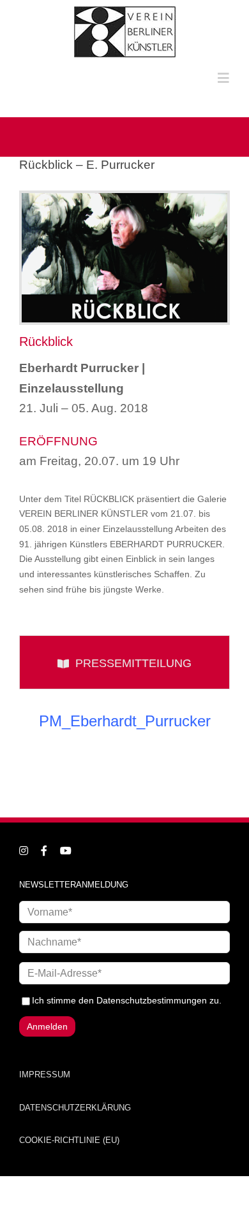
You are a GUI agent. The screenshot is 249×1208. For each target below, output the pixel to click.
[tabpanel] (124, 727)
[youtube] (66, 850)
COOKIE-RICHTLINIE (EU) (69, 1140)
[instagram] (23, 850)
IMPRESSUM (44, 1074)
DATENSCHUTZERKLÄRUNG (75, 1107)
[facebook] (44, 850)
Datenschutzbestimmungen (151, 1000)
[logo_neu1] (125, 11)
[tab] (124, 662)
